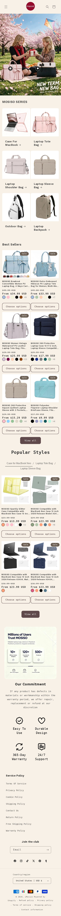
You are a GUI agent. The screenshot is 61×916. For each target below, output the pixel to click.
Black (16, 297)
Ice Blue (8, 421)
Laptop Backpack (40, 228)
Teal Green (45, 359)
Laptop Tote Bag (42, 143)
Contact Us (12, 810)
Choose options (16, 306)
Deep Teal (45, 421)
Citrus (3, 524)
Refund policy (26, 900)
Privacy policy (45, 900)
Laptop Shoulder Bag (14, 185)
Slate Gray (41, 359)
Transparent (16, 524)
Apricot (41, 297)
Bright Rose (7, 524)
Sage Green (12, 421)
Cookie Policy (14, 797)
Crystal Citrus (41, 524)
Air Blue (3, 297)
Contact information (32, 910)
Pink (8, 297)
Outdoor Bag (14, 226)
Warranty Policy (15, 830)
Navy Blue (36, 359)
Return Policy (14, 817)
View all (30, 440)
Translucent (49, 590)
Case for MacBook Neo (19, 463)
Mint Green (49, 421)
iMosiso (29, 897)
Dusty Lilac (3, 359)
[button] (6, 7)
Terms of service (22, 905)
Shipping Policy (15, 804)
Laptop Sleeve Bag (44, 185)
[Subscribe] (47, 849)
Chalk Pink (3, 421)
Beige (12, 297)
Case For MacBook (11, 143)
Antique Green (36, 297)
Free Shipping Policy (18, 824)
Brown (21, 297)
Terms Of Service (16, 783)
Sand (16, 421)
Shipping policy (43, 905)
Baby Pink (11, 524)
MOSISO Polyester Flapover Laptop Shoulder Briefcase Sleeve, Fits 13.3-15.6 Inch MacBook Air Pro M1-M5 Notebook (44, 408)
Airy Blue (41, 421)
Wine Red (8, 359)
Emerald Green (32, 524)
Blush (32, 590)
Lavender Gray (36, 421)
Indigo (45, 524)
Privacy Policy (15, 790)
